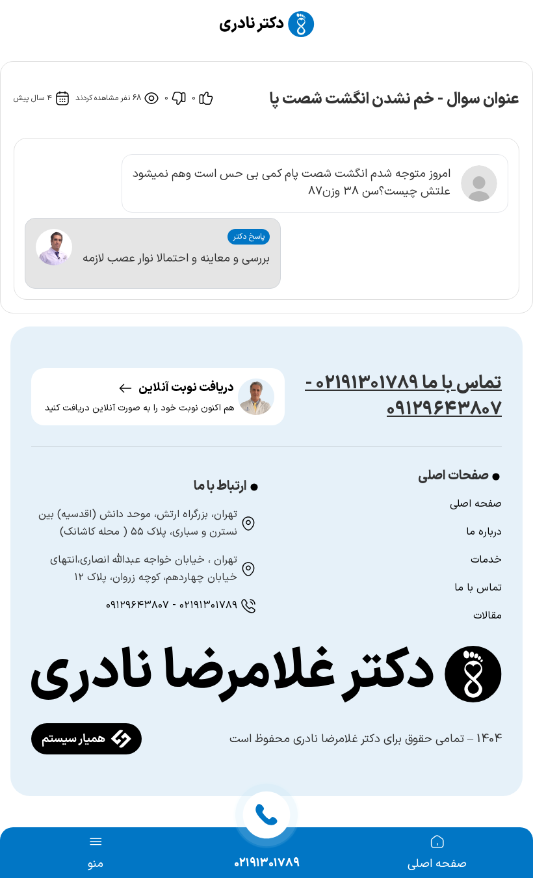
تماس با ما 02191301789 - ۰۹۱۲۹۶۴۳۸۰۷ (403, 396)
